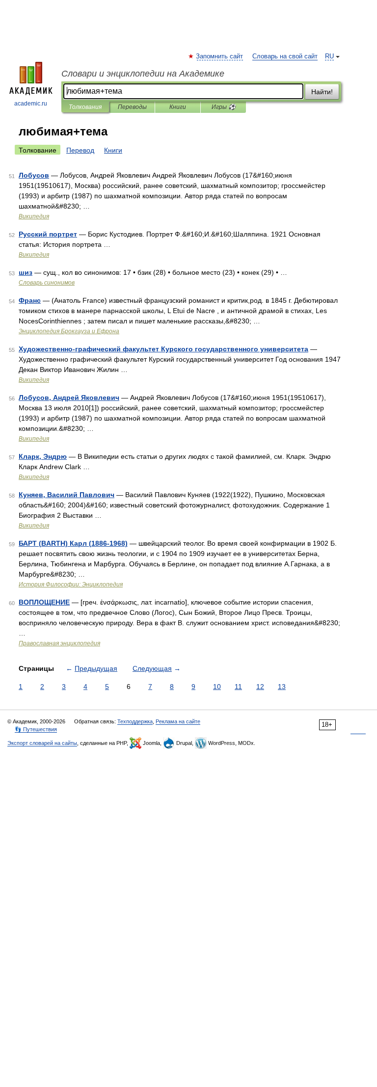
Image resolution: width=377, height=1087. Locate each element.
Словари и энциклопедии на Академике (142, 74)
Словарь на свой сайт (285, 56)
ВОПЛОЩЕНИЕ (44, 602)
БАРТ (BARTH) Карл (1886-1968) (73, 543)
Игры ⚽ (224, 107)
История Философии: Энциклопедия (71, 584)
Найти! (322, 92)
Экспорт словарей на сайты (42, 743)
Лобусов (34, 175)
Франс (30, 300)
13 (282, 686)
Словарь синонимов (47, 282)
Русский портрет (48, 234)
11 (238, 686)
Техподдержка (135, 721)
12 (260, 686)
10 (217, 686)
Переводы (132, 107)
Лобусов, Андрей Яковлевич (69, 397)
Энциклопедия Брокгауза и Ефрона (69, 331)
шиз (25, 272)
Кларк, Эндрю (43, 456)
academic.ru (30, 103)
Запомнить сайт (220, 56)
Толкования (85, 107)
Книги (177, 107)
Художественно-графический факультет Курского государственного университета (163, 349)
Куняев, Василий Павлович (66, 495)
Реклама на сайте (178, 721)
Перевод (80, 150)
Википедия (34, 216)
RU (329, 56)
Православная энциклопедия (59, 643)
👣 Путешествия (36, 729)
